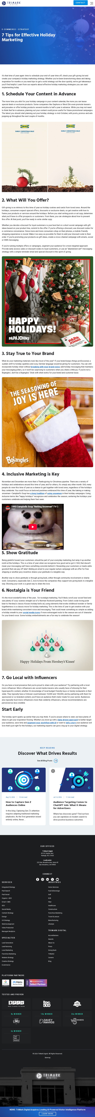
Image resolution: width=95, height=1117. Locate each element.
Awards (50, 939)
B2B (49, 898)
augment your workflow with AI (41, 723)
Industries (54, 882)
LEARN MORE (47, 1114)
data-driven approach (68, 720)
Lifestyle (51, 924)
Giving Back (52, 950)
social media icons (31, 612)
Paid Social (5, 894)
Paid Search (6, 891)
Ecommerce (6, 965)
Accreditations (53, 935)
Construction (52, 909)
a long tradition (37, 493)
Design (4, 917)
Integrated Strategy (8, 887)
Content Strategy (7, 913)
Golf (49, 894)
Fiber (49, 902)
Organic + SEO (7, 898)
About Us (51, 943)
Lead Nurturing (7, 946)
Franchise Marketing (9, 954)
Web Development (8, 924)
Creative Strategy (8, 961)
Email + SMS (6, 902)
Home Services (53, 887)
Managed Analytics (8, 931)
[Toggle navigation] (91, 3)
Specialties (8, 938)
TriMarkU (51, 954)
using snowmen (54, 493)
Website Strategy (7, 957)
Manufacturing (53, 920)
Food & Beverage (54, 891)
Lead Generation (7, 943)
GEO (3, 905)
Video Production (8, 928)
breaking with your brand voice (45, 367)
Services (7, 882)
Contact (80, 3)
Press (50, 946)
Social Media (6, 909)
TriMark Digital (57, 930)
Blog (49, 961)
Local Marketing (7, 950)
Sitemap (47, 1057)
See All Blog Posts (44, 761)
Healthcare (52, 905)
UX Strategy (6, 920)
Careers (51, 957)
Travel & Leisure (53, 917)
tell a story (71, 723)
